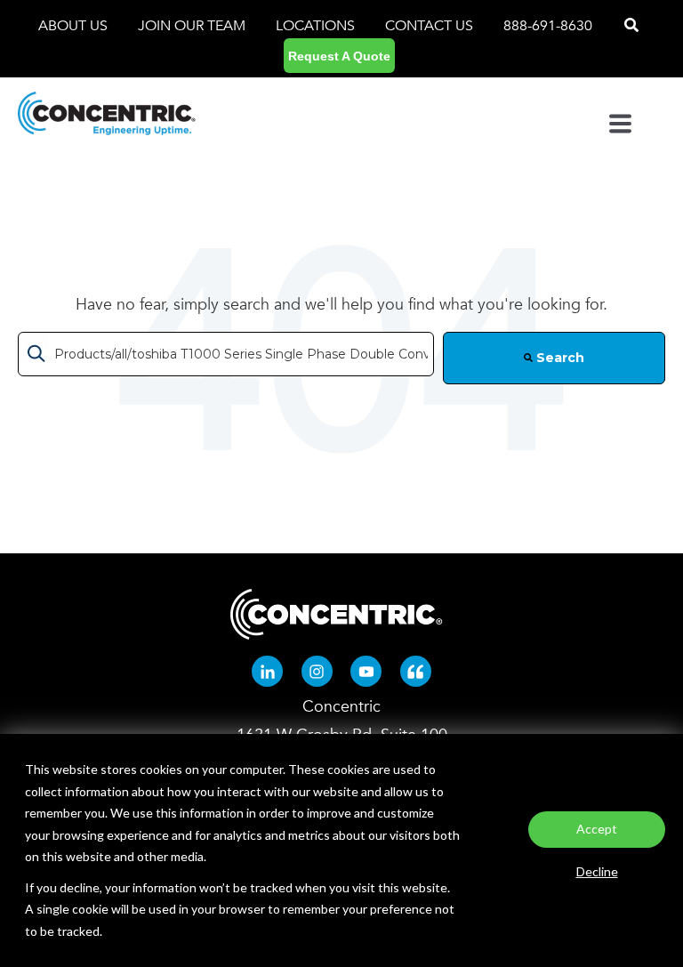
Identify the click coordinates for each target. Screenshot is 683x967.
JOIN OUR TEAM (193, 26)
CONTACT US (429, 26)
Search (558, 358)
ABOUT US (74, 26)
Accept (596, 828)
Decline (597, 871)
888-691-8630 (547, 26)
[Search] (631, 26)
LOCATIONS (317, 26)
